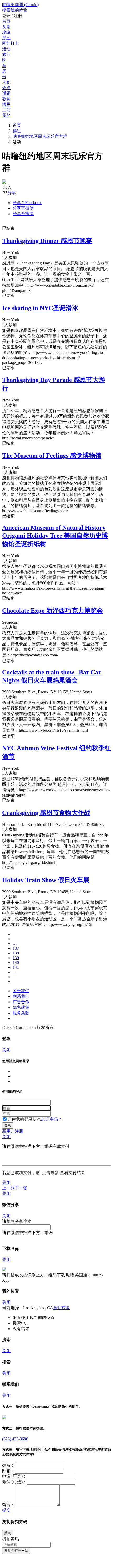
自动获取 (61, 1308)
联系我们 (21, 996)
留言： (8, 1504)
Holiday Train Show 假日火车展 (45, 880)
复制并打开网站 (16, 1551)
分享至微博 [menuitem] (23, 213)
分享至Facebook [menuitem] (27, 202)
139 (16, 958)
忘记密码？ (51, 1119)
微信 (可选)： (14, 1481)
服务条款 (21, 1013)
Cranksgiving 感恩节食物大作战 (46, 812)
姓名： (8, 1465)
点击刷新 (50, 1172)
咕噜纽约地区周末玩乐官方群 (40, 136)
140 (16, 962)
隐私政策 (21, 1007)
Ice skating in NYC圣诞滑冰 (40, 308)
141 (16, 967)
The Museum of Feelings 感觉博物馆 (51, 455)
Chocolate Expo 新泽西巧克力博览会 (52, 610)
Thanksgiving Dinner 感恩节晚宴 (47, 240)
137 (16, 948)
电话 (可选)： (14, 1476)
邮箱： (8, 1470)
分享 (11, 193)
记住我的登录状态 (24, 1119)
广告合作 (21, 1002)
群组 (17, 131)
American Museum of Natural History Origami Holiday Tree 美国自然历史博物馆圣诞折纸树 (55, 535)
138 (16, 953)
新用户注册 (12, 1131)
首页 (17, 125)
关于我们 (21, 991)
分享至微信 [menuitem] (23, 208)
